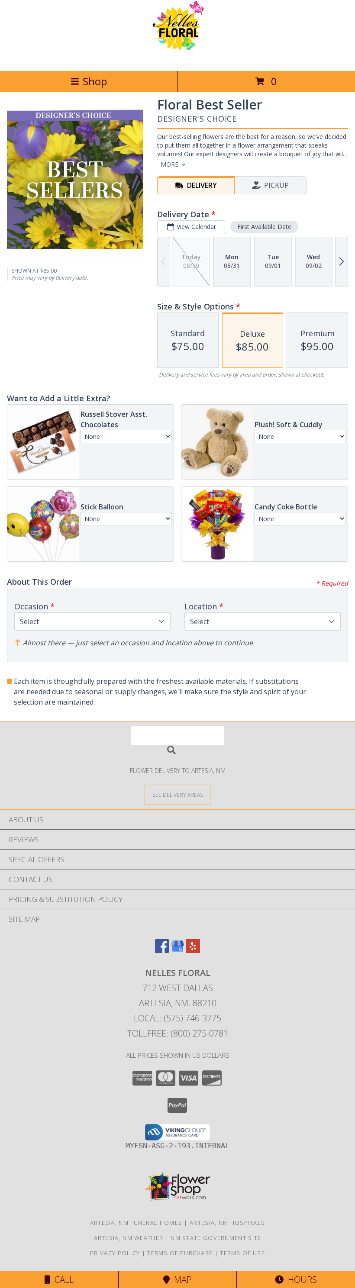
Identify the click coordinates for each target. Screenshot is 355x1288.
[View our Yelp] (193, 950)
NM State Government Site (216, 1238)
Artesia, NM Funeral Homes (136, 1223)
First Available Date (264, 226)
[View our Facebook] (162, 950)
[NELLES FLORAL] (177, 58)
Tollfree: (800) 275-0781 (177, 1033)
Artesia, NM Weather (129, 1238)
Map (181, 1279)
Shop (95, 81)
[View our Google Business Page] (177, 950)
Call (62, 1279)
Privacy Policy (115, 1253)
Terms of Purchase (180, 1253)
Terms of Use (242, 1253)
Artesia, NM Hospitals (227, 1223)
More (169, 164)
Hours (300, 1279)
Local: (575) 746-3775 (177, 1018)
